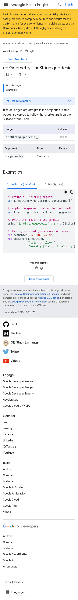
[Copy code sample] (72, 192)
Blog (5, 422)
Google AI (8, 560)
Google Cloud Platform (16, 554)
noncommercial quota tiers (53, 14)
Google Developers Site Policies (29, 301)
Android (7, 469)
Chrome (8, 475)
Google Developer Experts (18, 393)
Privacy (18, 582)
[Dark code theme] (66, 192)
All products (10, 566)
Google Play (10, 505)
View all (7, 511)
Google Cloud (11, 499)
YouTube (8, 452)
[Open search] (59, 4)
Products (19, 43)
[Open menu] (6, 4)
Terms (7, 582)
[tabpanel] (39, 221)
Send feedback (17, 59)
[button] (39, 101)
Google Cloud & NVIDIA (16, 405)
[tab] (22, 184)
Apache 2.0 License (48, 297)
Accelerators (10, 399)
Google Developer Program (19, 381)
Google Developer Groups (18, 387)
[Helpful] (26, 51)
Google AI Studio (13, 487)
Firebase (8, 481)
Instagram (9, 434)
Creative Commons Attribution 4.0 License (36, 294)
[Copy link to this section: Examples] (26, 172)
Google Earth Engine (40, 43)
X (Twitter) (9, 446)
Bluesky (7, 428)
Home (6, 43)
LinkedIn (8, 440)
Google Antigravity (14, 493)
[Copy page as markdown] (19, 74)
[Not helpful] (32, 51)
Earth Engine (38, 4)
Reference (62, 43)
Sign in (69, 4)
